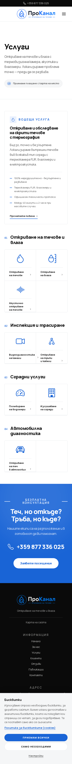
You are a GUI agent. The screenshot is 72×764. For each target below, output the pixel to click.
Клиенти (36, 658)
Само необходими (36, 746)
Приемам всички (36, 737)
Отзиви (36, 663)
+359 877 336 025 (38, 3)
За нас (36, 647)
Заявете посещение (36, 563)
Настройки (36, 755)
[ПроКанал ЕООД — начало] (36, 14)
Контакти (36, 675)
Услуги (36, 652)
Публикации (36, 669)
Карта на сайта (36, 622)
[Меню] (64, 14)
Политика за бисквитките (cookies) (30, 728)
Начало (36, 641)
